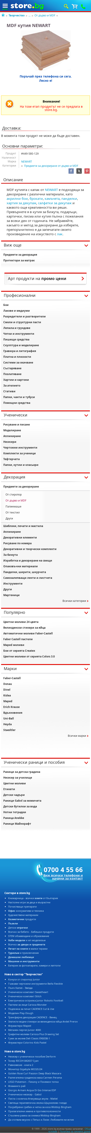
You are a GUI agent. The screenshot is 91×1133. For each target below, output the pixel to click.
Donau (7, 684)
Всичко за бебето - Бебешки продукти (31, 931)
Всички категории (74, 601)
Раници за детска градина (21, 772)
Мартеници (11, 595)
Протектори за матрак (19, 260)
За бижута (10, 555)
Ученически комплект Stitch (25, 996)
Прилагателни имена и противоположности (34, 1111)
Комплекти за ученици (19, 453)
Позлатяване (12, 374)
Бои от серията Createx (19, 651)
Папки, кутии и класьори (20, 465)
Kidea (7, 695)
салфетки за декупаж (55, 203)
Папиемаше (13, 506)
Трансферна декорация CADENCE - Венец (32, 1017)
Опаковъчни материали (20, 566)
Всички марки (77, 736)
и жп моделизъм (27, 940)
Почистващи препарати (22, 906)
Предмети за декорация (20, 255)
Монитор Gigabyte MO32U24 (25, 1069)
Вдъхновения (12, 713)
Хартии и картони (16, 380)
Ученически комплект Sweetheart (28, 992)
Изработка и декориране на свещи (27, 560)
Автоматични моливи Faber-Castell (28, 633)
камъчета (52, 198)
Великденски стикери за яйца (24, 628)
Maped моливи (13, 645)
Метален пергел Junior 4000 (24, 1030)
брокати (36, 198)
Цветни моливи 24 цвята (20, 622)
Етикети (9, 789)
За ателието (11, 385)
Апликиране (12, 436)
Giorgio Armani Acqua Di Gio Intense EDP (32, 1090)
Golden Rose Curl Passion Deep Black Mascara (34, 1073)
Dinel (6, 690)
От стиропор (14, 494)
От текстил (13, 512)
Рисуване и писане (16, 424)
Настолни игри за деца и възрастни (29, 902)
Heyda (7, 724)
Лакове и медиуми (16, 311)
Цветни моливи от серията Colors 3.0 (29, 656)
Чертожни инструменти (20, 447)
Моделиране (12, 430)
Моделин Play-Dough (20, 1013)
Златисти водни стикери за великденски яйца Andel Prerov (43, 1021)
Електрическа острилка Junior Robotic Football (35, 1000)
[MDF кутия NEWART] (46, 50)
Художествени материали (23, 915)
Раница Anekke (13, 818)
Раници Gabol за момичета (22, 801)
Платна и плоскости (17, 357)
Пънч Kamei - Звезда (20, 987)
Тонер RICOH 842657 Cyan (23, 1060)
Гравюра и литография (19, 351)
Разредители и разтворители (24, 316)
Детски (18, 927)
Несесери (9, 442)
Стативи (9, 391)
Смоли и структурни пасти (22, 322)
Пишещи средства (16, 339)
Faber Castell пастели (18, 639)
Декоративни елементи (20, 537)
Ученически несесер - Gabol (25, 1094)
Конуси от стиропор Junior (24, 979)
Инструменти (13, 583)
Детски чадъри (14, 795)
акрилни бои (17, 198)
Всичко (26, 944)
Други (9, 518)
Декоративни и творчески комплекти (30, 549)
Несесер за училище (17, 777)
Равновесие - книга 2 (20, 1065)
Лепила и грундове (16, 328)
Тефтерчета (11, 459)
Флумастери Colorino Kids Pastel (27, 1042)
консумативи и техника (26, 910)
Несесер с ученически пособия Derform (32, 1056)
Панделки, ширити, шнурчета (24, 572)
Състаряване (12, 368)
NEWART (26, 161)
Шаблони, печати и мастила (23, 526)
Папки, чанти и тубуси (19, 397)
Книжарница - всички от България (33, 898)
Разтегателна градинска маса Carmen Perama (35, 1077)
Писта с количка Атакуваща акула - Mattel (33, 1098)
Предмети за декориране (21, 486)
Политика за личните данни (75, 1131)
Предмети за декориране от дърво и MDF (51, 166)
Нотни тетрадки (14, 812)
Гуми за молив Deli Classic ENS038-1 (29, 1038)
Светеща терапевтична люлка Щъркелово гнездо (37, 1102)
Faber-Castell (12, 678)
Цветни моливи (14, 783)
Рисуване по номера (17, 543)
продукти (22, 919)
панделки (69, 198)
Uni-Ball (8, 718)
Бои (6, 305)
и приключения (23, 952)
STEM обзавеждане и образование (28, 936)
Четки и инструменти (18, 334)
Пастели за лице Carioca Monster (27, 1004)
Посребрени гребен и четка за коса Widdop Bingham (39, 1107)
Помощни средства (16, 403)
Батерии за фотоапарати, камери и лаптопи (34, 965)
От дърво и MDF (44, 15)
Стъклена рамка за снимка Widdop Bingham (34, 1115)
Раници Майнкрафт (17, 824)
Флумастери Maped (19, 1025)
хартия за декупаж (21, 203)
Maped (7, 701)
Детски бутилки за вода (20, 806)
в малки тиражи (27, 948)
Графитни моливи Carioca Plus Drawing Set (33, 1034)
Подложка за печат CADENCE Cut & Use (31, 1009)
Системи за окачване (18, 362)
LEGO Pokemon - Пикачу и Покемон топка (33, 1081)
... (29, 15)
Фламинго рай (16, 1086)
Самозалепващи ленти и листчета (27, 578)
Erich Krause (11, 707)
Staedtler (9, 730)
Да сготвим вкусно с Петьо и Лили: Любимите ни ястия (41, 1119)
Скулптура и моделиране (21, 345)
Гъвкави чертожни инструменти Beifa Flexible (35, 983)
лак (60, 234)
